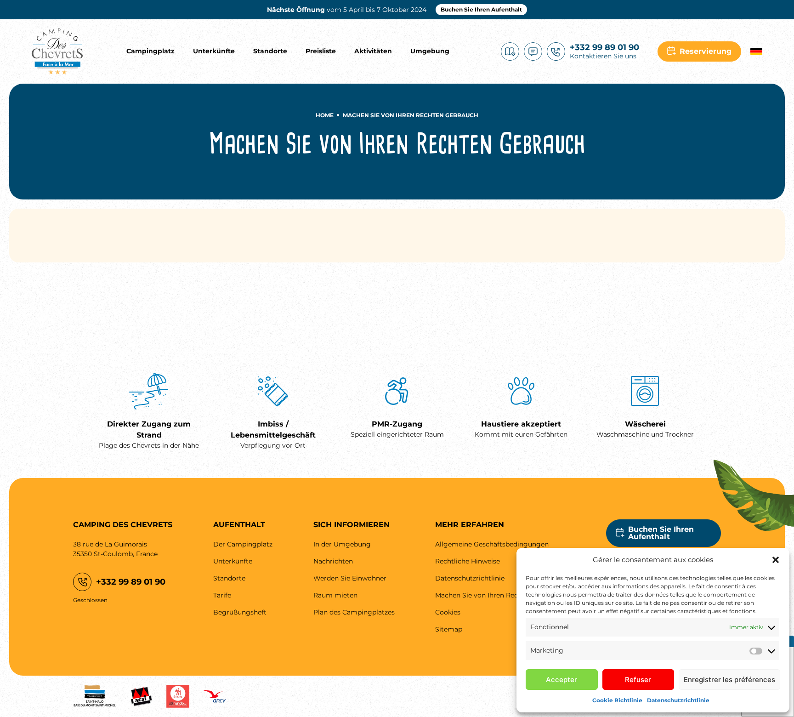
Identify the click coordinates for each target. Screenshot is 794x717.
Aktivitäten (373, 51)
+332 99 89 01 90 (130, 582)
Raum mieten (335, 595)
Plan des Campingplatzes (354, 612)
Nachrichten (333, 561)
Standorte (270, 51)
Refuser (638, 679)
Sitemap (448, 629)
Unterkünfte (214, 51)
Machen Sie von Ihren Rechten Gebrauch (500, 595)
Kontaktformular (533, 51)
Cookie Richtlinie (617, 700)
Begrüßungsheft (510, 51)
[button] (775, 559)
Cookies (447, 612)
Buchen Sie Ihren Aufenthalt (481, 9)
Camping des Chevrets (57, 51)
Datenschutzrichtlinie (678, 700)
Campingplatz (150, 51)
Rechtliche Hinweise (467, 561)
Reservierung (706, 51)
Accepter (561, 679)
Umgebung (429, 51)
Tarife (222, 595)
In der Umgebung (342, 544)
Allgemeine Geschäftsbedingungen (492, 544)
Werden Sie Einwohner (349, 578)
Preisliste (321, 51)
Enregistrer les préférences (729, 679)
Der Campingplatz (242, 544)
